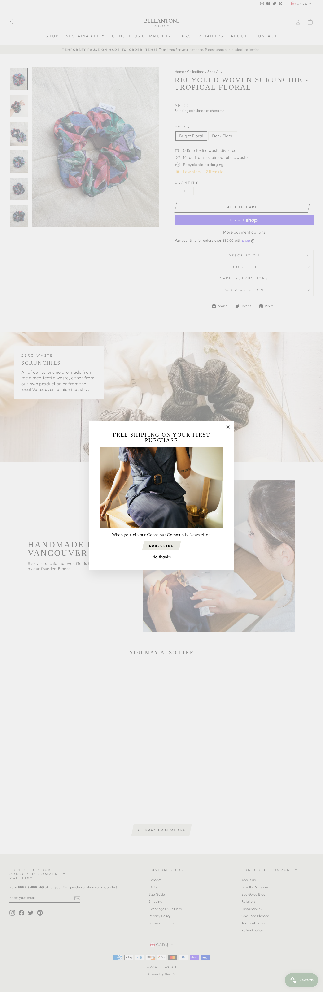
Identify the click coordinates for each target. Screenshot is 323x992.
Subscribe (161, 546)
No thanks (161, 556)
